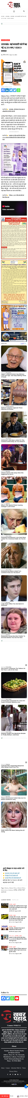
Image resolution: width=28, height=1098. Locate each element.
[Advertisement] (14, 849)
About (2, 1068)
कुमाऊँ (8, 40)
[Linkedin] (7, 90)
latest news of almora (7, 890)
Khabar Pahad (16, 1079)
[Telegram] (11, 90)
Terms (24, 1068)
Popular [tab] (15, 900)
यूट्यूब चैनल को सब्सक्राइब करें (13, 878)
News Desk (12, 922)
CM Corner (11, 935)
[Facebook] (3, 90)
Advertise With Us (16, 1068)
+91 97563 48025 (16, 1061)
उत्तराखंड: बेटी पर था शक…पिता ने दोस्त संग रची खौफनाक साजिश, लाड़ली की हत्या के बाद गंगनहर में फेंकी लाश (18, 918)
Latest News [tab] (6, 900)
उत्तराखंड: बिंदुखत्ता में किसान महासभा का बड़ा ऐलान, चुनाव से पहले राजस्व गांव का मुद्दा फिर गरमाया (18, 950)
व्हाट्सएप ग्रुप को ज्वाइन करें (12, 873)
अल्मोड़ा (15, 890)
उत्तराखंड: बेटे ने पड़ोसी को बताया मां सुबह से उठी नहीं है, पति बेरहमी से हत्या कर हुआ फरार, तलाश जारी (18, 907)
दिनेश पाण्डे (6, 55)
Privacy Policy (13, 1071)
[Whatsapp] (18, 90)
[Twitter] (15, 90)
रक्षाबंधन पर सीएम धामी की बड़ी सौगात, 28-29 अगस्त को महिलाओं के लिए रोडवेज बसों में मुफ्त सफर (18, 939)
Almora (6, 888)
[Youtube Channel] (17, 998)
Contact (8, 1068)
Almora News (13, 888)
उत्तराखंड (3, 40)
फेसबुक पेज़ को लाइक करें (11, 875)
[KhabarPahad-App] (14, 72)
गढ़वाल (14, 915)
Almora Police (21, 888)
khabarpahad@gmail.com (16, 1059)
